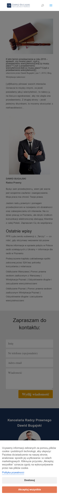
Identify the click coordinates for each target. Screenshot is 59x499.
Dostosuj (29, 480)
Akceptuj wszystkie (29, 489)
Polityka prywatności (13, 472)
